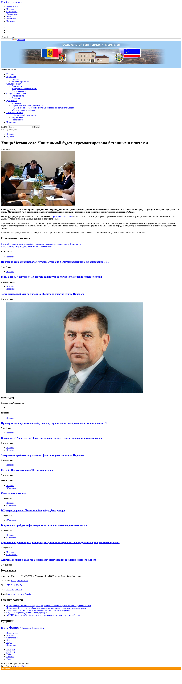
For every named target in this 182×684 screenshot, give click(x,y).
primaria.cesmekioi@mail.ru (20, 594)
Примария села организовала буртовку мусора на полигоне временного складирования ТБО (55, 261)
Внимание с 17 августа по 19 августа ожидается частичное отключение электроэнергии (51, 276)
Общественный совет (16, 93)
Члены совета (18, 96)
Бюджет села (17, 117)
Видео (9, 16)
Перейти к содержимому (12, 2)
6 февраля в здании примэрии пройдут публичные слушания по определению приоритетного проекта (60, 542)
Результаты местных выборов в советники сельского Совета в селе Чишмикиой (41, 244)
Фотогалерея (12, 14)
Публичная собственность (24, 115)
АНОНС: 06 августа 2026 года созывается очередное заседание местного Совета (43, 615)
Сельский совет (13, 84)
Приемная (11, 19)
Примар (15, 79)
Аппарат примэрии (20, 81)
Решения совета (19, 91)
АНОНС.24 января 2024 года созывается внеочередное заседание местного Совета (48, 559)
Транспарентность (14, 112)
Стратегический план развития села (28, 105)
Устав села (16, 103)
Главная (10, 74)
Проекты (10, 136)
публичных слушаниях (62, 216)
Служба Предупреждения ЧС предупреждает (27, 470)
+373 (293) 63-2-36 (14, 585)
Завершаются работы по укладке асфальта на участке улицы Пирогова (42, 293)
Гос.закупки (17, 120)
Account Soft (20, 666)
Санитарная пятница (13, 493)
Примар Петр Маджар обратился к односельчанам (26, 246)
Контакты (10, 21)
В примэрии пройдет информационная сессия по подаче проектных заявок (44, 525)
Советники (17, 86)
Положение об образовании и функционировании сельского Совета (43, 108)
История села (12, 7)
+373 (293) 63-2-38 (14, 590)
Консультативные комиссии (24, 88)
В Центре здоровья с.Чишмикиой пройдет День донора (33, 510)
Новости (10, 9)
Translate (21, 39)
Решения (16, 98)
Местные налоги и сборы (23, 110)
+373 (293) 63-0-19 (19, 580)
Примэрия (11, 76)
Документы (11, 100)
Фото (42, 628)
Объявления (11, 11)
